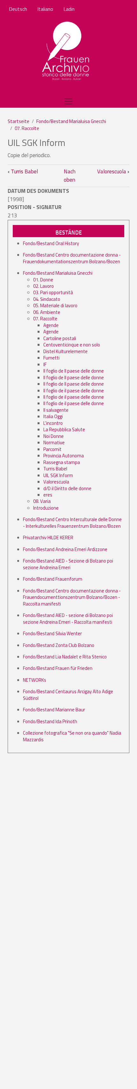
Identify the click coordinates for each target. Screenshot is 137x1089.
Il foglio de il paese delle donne (73, 390)
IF (45, 364)
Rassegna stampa (61, 462)
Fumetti (51, 357)
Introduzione (46, 508)
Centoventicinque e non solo (71, 344)
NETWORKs (34, 680)
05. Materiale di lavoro (55, 305)
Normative (54, 442)
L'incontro (53, 423)
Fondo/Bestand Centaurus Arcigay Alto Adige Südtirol (68, 694)
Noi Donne (53, 436)
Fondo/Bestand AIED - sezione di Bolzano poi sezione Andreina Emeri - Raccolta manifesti (68, 618)
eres (47, 494)
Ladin (69, 9)
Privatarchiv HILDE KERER (48, 537)
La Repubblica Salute (64, 429)
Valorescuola (113, 171)
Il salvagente (55, 410)
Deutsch (18, 9)
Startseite (18, 121)
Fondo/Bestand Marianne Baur (54, 709)
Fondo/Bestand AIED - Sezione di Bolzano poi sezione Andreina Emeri (68, 564)
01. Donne (43, 279)
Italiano (45, 9)
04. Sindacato (46, 299)
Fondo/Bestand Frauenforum (52, 579)
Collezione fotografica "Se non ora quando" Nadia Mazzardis (72, 736)
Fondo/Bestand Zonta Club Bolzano (58, 645)
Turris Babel (23, 171)
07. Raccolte (27, 128)
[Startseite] (66, 51)
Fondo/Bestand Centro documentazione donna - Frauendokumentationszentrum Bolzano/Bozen (72, 258)
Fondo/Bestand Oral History (51, 243)
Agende (51, 325)
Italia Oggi (53, 416)
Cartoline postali (59, 338)
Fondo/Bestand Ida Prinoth (50, 721)
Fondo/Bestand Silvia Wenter (52, 633)
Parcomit (52, 449)
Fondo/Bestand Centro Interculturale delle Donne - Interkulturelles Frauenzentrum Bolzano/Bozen (72, 522)
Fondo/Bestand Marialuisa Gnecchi (71, 121)
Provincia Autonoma (63, 455)
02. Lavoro (43, 286)
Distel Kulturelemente (65, 351)
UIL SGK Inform (58, 475)
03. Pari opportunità (53, 292)
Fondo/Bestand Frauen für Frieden (57, 668)
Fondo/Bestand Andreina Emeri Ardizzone (65, 549)
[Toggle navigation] (68, 101)
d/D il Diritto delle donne (67, 488)
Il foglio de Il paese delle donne (73, 370)
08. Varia (42, 501)
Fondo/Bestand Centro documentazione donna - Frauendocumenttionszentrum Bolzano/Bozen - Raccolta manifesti (72, 597)
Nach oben (70, 175)
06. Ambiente (46, 312)
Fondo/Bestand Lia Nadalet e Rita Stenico (65, 656)
